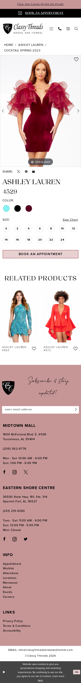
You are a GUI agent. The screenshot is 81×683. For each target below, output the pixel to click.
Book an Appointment (41, 254)
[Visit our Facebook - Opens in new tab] (4, 472)
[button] (51, 29)
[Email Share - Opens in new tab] (33, 171)
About (7, 587)
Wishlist (8, 568)
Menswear (10, 582)
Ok (77, 672)
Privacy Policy (13, 621)
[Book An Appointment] (68, 28)
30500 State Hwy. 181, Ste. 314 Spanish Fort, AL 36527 (25, 499)
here (40, 680)
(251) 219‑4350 (14, 511)
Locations (10, 578)
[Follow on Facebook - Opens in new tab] (4, 539)
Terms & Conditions (17, 625)
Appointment (12, 563)
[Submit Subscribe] (75, 410)
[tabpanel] (40, 111)
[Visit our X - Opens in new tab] (25, 472)
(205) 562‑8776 (15, 448)
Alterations (10, 573)
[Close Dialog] (4, 672)
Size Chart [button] (70, 219)
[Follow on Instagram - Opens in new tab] (14, 539)
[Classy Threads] (23, 28)
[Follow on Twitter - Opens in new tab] (25, 539)
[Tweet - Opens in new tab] (18, 171)
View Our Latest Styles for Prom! (40, 4)
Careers (9, 596)
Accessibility (12, 630)
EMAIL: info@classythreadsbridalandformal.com (40, 650)
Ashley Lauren (30, 45)
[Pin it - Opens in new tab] (26, 171)
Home (8, 45)
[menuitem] (51, 29)
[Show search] (76, 28)
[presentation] (19, 315)
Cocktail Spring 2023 (22, 50)
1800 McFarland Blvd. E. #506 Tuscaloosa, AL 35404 (25, 436)
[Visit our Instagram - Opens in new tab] (14, 472)
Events (7, 592)
